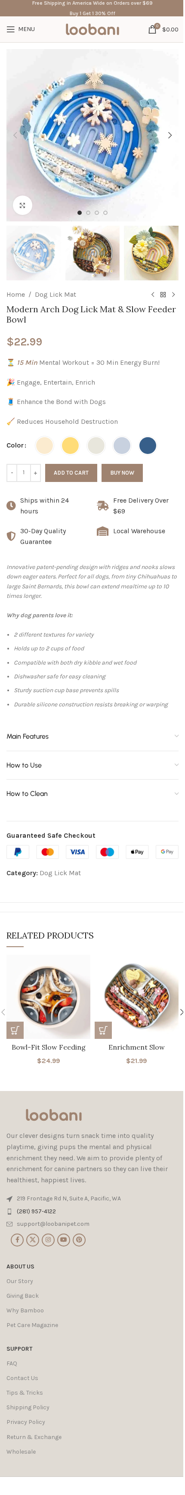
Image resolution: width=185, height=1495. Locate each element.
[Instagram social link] (48, 1240)
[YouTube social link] (63, 1240)
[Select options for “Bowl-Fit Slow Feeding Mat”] (15, 1030)
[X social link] (32, 1240)
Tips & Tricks (24, 1392)
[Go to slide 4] (105, 213)
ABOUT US (20, 1266)
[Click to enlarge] (22, 205)
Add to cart (71, 472)
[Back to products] (163, 294)
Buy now (122, 472)
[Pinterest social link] (79, 1240)
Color (15, 445)
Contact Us (22, 1378)
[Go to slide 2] (88, 213)
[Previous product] (153, 294)
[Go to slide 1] (79, 213)
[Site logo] (92, 29)
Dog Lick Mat (55, 294)
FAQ (11, 1363)
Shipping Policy (27, 1407)
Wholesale (21, 1451)
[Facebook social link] (17, 1240)
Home (15, 294)
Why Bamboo (25, 1310)
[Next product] (173, 294)
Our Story (19, 1281)
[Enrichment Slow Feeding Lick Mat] (137, 997)
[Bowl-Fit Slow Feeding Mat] (48, 997)
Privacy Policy (25, 1422)
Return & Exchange (34, 1437)
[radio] (44, 445)
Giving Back (22, 1295)
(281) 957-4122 (36, 1211)
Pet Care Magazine (32, 1325)
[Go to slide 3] (97, 213)
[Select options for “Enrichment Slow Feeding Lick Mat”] (103, 1030)
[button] (15, 135)
